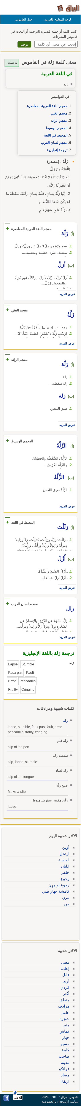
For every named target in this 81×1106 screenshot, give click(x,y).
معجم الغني (59, 113)
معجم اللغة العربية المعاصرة (47, 106)
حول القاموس (23, 19)
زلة (65, 720)
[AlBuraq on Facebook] (6, 1100)
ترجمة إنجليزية (57, 150)
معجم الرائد (59, 120)
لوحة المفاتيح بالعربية (57, 19)
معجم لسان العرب (54, 142)
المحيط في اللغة (55, 135)
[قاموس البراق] (68, 8)
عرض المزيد (67, 294)
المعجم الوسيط (56, 128)
